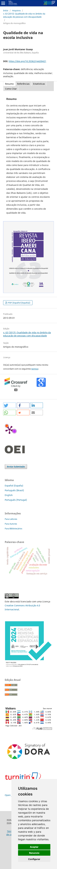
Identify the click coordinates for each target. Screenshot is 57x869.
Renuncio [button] (34, 853)
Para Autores (11, 523)
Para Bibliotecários (13, 528)
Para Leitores (11, 519)
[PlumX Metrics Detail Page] (9, 429)
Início (5, 10)
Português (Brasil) (14, 490)
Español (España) (14, 485)
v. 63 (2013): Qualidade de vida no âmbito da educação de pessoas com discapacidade (24, 15)
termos (34, 368)
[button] (9, 405)
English (9, 495)
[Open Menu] (3, 3)
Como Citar (11, 88)
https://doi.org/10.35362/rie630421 (27, 61)
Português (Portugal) (16, 499)
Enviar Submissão (16, 466)
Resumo (9, 83)
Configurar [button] (34, 859)
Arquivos (16, 10)
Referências (23, 83)
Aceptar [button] (34, 846)
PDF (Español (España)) (19, 302)
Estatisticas (39, 83)
